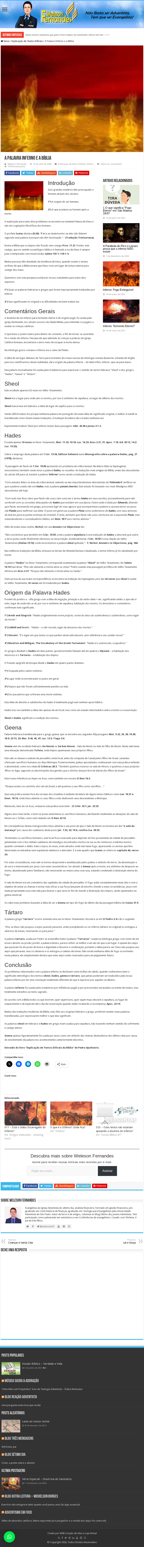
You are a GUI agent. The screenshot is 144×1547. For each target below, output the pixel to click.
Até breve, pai (9, 1446)
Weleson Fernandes (17, 164)
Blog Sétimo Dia (15, 1455)
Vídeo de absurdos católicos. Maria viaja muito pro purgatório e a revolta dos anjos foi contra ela (54, 1520)
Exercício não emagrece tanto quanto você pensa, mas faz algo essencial (41, 1504)
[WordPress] (81, 1538)
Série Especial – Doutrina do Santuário (47, 1479)
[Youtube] (77, 1538)
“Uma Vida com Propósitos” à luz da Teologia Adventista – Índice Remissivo (42, 1389)
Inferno (90, 164)
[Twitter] (65, 1538)
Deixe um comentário (111, 164)
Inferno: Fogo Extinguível (118, 289)
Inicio (6, 41)
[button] (9, 1537)
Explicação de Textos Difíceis (27, 41)
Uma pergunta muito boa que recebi (21, 1405)
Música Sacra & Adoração (22, 1381)
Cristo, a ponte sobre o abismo (18, 1462)
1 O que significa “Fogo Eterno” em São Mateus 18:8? (117, 210)
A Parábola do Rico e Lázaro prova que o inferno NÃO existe (120, 248)
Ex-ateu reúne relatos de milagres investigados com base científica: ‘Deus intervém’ (67, 34)
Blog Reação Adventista (21, 1397)
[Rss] (59, 1538)
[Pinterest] (69, 1538)
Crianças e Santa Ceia (20, 1241)
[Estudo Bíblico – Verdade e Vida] (11, 1368)
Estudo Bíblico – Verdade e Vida (42, 1363)
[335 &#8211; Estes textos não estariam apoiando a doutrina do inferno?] (117, 1113)
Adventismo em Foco (18, 1512)
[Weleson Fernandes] (72, 14)
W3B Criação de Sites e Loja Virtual (78, 1533)
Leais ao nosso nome (35, 1421)
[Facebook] (62, 1538)
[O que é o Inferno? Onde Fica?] (71, 1113)
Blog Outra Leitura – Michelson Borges (31, 1496)
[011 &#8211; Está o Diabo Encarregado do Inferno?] (25, 1113)
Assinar (107, 1170)
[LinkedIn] (73, 1538)
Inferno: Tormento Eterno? (119, 326)
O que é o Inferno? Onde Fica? (68, 1127)
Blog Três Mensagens (19, 1439)
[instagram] (84, 1538)
